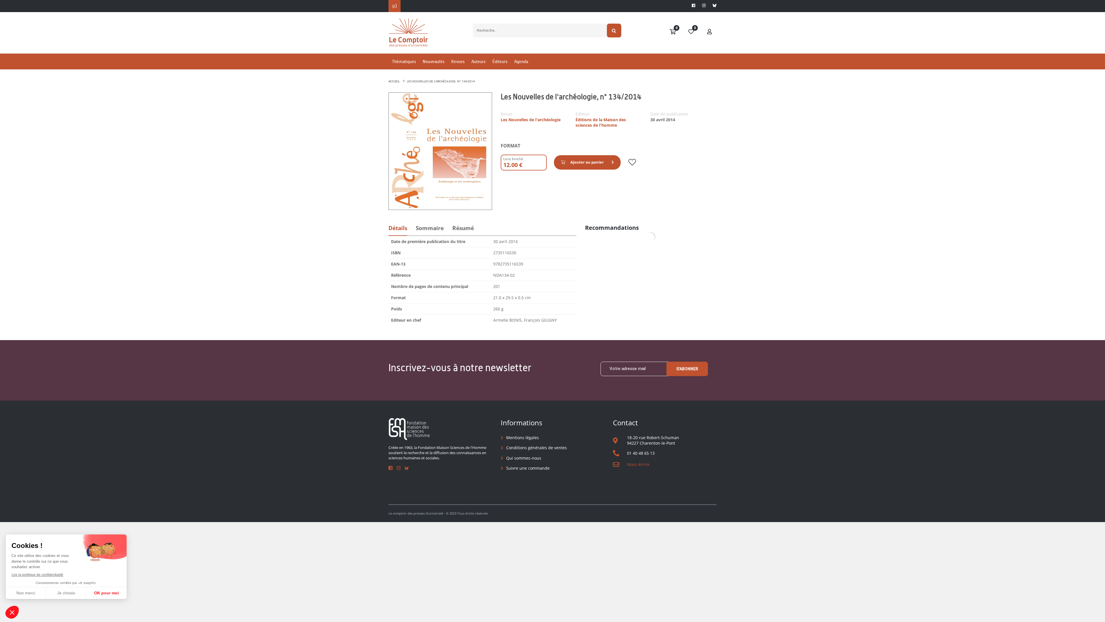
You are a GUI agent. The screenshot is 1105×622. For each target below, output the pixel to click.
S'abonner (687, 369)
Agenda (521, 61)
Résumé (463, 228)
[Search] (614, 30)
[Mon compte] (710, 32)
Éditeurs (499, 61)
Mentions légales (522, 437)
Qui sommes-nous (523, 458)
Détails (397, 228)
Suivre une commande (528, 468)
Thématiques (404, 61)
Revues (457, 61)
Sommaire (430, 228)
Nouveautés (433, 61)
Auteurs (478, 61)
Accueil (394, 81)
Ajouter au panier (587, 162)
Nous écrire (638, 464)
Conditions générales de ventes (536, 447)
